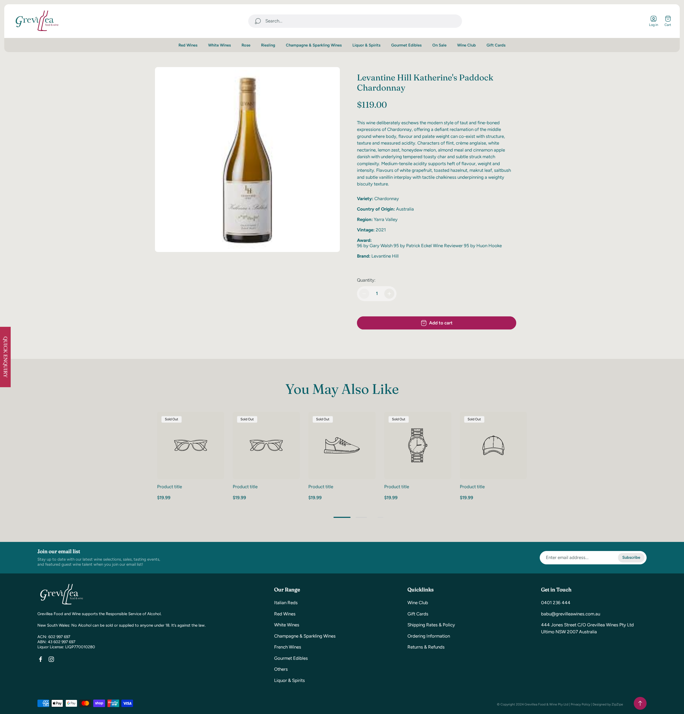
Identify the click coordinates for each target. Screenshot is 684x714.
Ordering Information (428, 636)
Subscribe (631, 557)
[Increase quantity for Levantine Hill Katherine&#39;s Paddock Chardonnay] (389, 294)
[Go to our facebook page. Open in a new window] (40, 659)
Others (281, 669)
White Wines (286, 624)
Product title (169, 486)
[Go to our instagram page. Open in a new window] (51, 659)
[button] (342, 517)
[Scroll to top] (640, 703)
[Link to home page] (61, 594)
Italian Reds (286, 602)
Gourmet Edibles (291, 658)
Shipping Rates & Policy (431, 624)
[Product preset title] (190, 445)
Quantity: (366, 280)
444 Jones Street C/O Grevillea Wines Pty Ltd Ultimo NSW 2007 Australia (587, 628)
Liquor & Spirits (289, 680)
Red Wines (285, 613)
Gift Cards (417, 613)
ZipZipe (617, 704)
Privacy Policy (580, 704)
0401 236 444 (555, 602)
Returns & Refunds (426, 647)
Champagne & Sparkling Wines (305, 636)
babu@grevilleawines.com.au (570, 613)
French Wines (287, 647)
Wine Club (417, 602)
